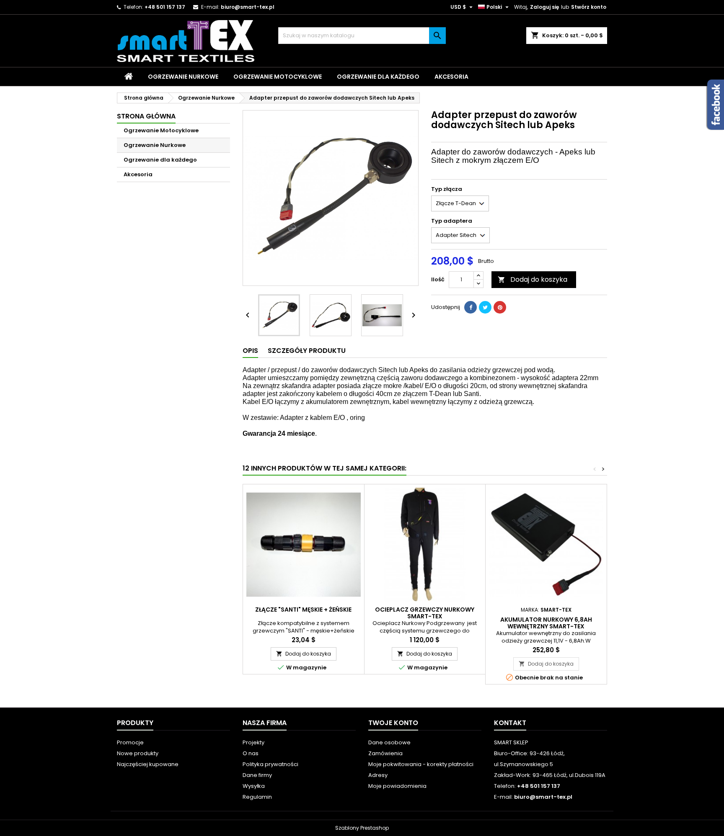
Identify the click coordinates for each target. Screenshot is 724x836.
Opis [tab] (250, 350)
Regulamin (257, 797)
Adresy (378, 775)
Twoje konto (393, 723)
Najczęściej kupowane (147, 764)
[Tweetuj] (485, 307)
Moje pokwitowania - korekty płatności (420, 764)
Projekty (253, 742)
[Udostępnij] (470, 307)
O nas (251, 753)
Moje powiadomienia (397, 786)
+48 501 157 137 (165, 6)
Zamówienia (385, 753)
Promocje (130, 742)
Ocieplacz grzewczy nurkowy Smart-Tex (424, 612)
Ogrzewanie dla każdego (378, 76)
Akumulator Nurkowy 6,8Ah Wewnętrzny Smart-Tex (546, 622)
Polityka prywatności (270, 764)
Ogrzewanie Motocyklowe (277, 76)
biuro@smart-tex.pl (247, 6)
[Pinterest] (500, 307)
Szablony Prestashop (362, 827)
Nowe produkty (137, 753)
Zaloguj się (544, 6)
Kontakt (510, 723)
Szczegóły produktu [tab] (307, 350)
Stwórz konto (588, 6)
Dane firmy (257, 775)
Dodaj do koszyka (532, 279)
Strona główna (146, 116)
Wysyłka (254, 786)
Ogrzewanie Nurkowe (183, 76)
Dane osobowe (389, 742)
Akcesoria (451, 76)
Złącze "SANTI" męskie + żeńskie (303, 609)
